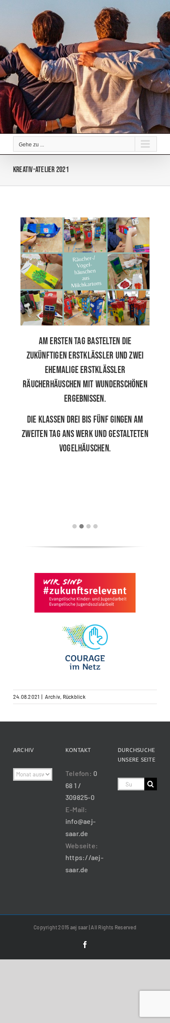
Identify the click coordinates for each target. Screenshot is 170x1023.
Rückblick (74, 697)
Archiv (52, 697)
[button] (74, 526)
